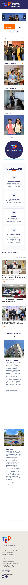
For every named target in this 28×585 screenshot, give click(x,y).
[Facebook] (14, 31)
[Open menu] (24, 4)
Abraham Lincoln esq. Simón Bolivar (12, 549)
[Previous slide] (3, 17)
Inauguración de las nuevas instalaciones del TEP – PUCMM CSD (12, 322)
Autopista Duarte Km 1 (10, 562)
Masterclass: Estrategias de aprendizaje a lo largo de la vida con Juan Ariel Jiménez (13, 277)
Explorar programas (8, 26)
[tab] (12, 22)
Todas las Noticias (20, 257)
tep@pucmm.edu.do (7, 574)
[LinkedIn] (17, 31)
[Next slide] (24, 17)
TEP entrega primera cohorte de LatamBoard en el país (12, 300)
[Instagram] (10, 31)
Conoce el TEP (20, 26)
